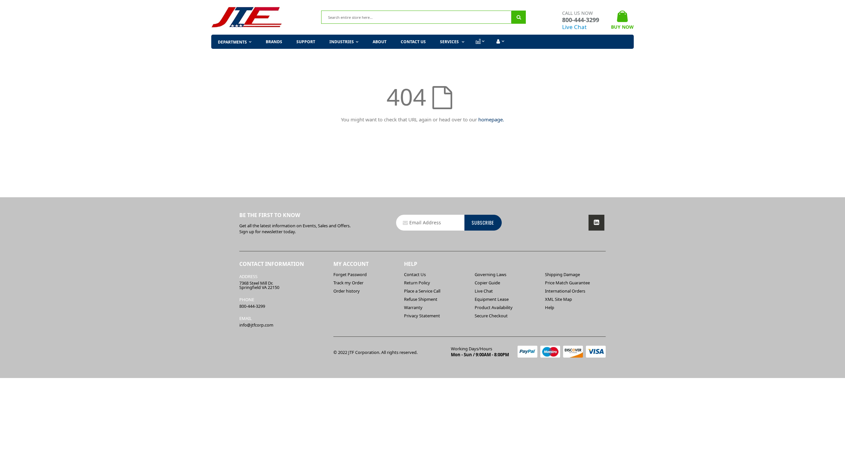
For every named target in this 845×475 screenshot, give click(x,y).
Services (450, 42)
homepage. (491, 119)
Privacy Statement (422, 316)
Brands (274, 42)
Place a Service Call (422, 291)
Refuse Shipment (420, 299)
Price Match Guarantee (567, 283)
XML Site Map (558, 299)
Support (305, 42)
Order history (346, 291)
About (380, 42)
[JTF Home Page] (246, 17)
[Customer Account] (499, 41)
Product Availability (494, 307)
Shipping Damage (562, 274)
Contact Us (413, 42)
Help (549, 307)
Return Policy (417, 283)
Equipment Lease (492, 299)
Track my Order (348, 283)
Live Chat (574, 27)
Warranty (413, 307)
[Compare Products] (479, 41)
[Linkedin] (596, 223)
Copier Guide (487, 283)
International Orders (565, 291)
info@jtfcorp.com (256, 325)
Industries (341, 42)
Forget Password (350, 274)
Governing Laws (490, 274)
